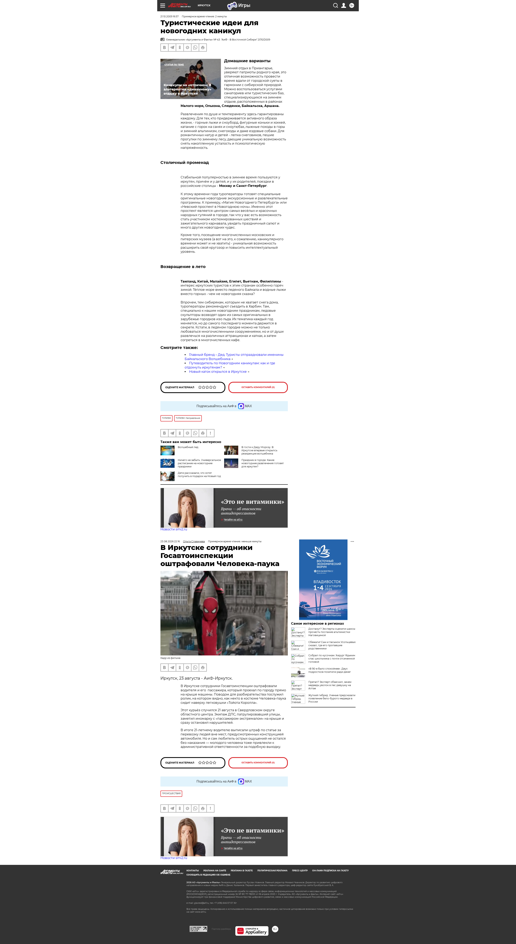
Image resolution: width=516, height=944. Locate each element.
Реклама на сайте (214, 870)
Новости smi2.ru (173, 529)
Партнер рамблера (221, 929)
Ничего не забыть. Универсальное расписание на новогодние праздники (199, 463)
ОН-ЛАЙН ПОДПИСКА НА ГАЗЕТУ (330, 870)
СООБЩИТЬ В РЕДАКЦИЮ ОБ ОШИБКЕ (208, 875)
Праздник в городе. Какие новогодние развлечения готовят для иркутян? (262, 463)
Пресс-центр (300, 870)
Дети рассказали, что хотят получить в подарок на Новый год (199, 474)
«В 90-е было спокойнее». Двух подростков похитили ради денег (329, 670)
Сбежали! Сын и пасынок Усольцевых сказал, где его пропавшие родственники (332, 645)
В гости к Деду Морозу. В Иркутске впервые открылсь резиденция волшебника (259, 450)
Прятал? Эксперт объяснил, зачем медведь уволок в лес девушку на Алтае (329, 685)
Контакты (192, 870)
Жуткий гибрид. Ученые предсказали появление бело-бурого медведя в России (331, 698)
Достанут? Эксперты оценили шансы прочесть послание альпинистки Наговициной (331, 632)
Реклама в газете (242, 870)
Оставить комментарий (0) (258, 387)
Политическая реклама (272, 870)
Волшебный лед (188, 447)
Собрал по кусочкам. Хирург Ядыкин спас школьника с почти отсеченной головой (331, 658)
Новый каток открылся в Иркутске (218, 372)
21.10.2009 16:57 (169, 16)
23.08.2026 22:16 (170, 541)
